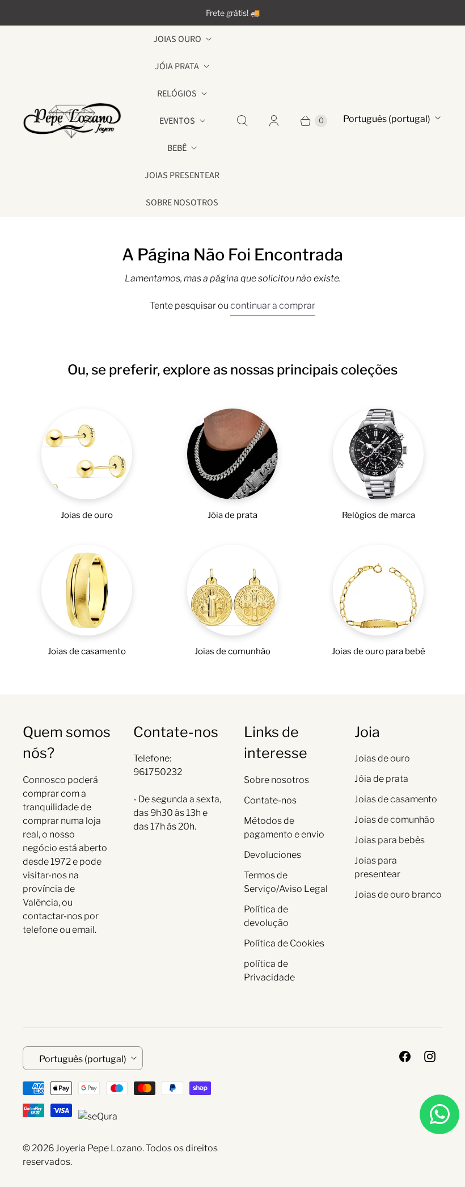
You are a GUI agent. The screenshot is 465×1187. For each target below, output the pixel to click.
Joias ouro (177, 39)
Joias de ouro (382, 758)
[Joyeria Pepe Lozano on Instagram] (429, 1056)
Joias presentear (182, 175)
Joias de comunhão (394, 819)
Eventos (177, 121)
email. (84, 929)
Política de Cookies (284, 943)
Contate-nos (270, 800)
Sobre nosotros (182, 202)
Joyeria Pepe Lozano (99, 1148)
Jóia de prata (381, 778)
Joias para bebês (389, 840)
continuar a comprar (272, 305)
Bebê (177, 148)
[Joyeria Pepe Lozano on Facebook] (404, 1056)
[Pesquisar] (242, 120)
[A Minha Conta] (274, 120)
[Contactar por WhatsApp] (439, 1114)
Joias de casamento (395, 799)
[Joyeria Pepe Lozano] (72, 120)
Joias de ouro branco (398, 894)
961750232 (157, 772)
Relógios (177, 93)
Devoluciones (272, 854)
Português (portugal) (386, 118)
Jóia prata (177, 66)
